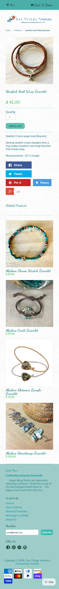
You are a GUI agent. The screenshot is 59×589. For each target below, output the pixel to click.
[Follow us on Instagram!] (25, 547)
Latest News (12, 470)
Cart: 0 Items (43, 5)
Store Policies (14, 507)
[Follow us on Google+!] (19, 547)
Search (10, 503)
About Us (11, 519)
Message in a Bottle (17, 515)
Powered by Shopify (27, 563)
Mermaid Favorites (16, 511)
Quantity (10, 112)
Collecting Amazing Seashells (24, 475)
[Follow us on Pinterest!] (14, 547)
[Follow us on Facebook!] (8, 547)
